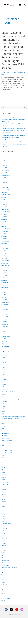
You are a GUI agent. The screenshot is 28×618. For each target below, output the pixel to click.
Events (3, 411)
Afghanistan (4, 355)
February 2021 (5, 260)
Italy (2, 462)
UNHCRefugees (5, 565)
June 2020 (4, 275)
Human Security (5, 443)
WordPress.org (5, 601)
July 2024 (3, 197)
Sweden (3, 543)
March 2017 (4, 321)
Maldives (3, 477)
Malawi (3, 472)
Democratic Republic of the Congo (10, 399)
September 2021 (5, 246)
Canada (3, 389)
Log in (3, 593)
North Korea (4, 496)
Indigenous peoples (6, 450)
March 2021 (4, 258)
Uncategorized (5, 560)
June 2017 (3, 319)
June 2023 (4, 216)
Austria (3, 367)
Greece (3, 428)
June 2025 (4, 180)
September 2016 (5, 324)
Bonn (2, 377)
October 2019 (4, 287)
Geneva (14, 71)
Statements (4, 538)
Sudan (7, 72)
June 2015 (3, 331)
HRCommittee (20, 71)
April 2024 (4, 204)
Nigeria (3, 494)
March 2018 (4, 314)
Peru (2, 511)
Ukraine (3, 557)
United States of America (7, 570)
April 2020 (4, 280)
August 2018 (4, 309)
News (2, 491)
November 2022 (5, 224)
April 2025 (4, 182)
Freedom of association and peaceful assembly (13, 416)
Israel (2, 460)
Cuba (2, 396)
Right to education (6, 518)
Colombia (3, 394)
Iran (2, 455)
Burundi (3, 384)
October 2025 (5, 172)
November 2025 (5, 170)
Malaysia (3, 474)
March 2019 (4, 299)
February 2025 (5, 187)
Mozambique (4, 484)
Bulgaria (3, 379)
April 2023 (4, 219)
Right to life (4, 521)
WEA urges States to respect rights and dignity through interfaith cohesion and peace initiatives (13, 137)
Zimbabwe (4, 584)
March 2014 (4, 334)
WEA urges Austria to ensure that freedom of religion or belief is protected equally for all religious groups (13, 130)
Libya (2, 470)
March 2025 (4, 185)
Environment (4, 404)
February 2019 (5, 302)
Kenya (3, 467)
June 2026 (4, 163)
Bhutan (3, 372)
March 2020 (4, 282)
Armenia (3, 362)
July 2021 (3, 251)
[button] (20, 4)
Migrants (3, 479)
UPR (2, 572)
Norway (3, 499)
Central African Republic (7, 391)
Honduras (4, 430)
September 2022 (5, 229)
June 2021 (3, 253)
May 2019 (3, 297)
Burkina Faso (4, 382)
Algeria (3, 357)
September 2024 (5, 194)
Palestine (3, 504)
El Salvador (4, 401)
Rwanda (3, 526)
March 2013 (4, 341)
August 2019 (4, 290)
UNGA (3, 562)
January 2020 (4, 285)
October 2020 (5, 265)
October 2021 (4, 243)
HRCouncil (4, 435)
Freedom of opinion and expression (10, 418)
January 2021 (4, 263)
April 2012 (3, 343)
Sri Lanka (3, 533)
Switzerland (4, 545)
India (2, 448)
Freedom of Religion (6, 71)
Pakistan (3, 501)
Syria (2, 548)
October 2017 (4, 317)
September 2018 (5, 307)
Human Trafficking (6, 445)
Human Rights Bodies (6, 440)
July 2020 (3, 273)
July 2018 (3, 312)
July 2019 (3, 292)
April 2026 (4, 165)
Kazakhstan (4, 465)
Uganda (3, 555)
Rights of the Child (6, 523)
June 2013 (3, 338)
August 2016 (4, 326)
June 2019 (3, 294)
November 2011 (5, 346)
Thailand (3, 550)
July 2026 (3, 160)
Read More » (4, 93)
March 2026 (4, 168)
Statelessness (4, 535)
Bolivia (3, 374)
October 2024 (5, 192)
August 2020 (4, 270)
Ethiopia (3, 408)
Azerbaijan (4, 369)
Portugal (3, 514)
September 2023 (5, 211)
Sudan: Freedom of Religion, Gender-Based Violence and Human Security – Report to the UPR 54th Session (13, 119)
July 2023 (3, 214)
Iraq (2, 457)
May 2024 (3, 202)
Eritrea (3, 406)
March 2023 (4, 221)
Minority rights (5, 482)
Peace (3, 506)
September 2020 (5, 268)
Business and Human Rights (8, 387)
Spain (2, 531)
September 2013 (5, 336)
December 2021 (5, 241)
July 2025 (3, 177)
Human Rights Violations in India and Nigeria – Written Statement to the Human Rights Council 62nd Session (13, 144)
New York (3, 489)
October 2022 (5, 226)
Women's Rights (5, 579)
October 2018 (4, 304)
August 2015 (4, 329)
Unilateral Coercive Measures (9, 567)
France (3, 413)
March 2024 (4, 207)
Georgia (3, 426)
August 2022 (4, 231)
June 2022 (4, 236)
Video (2, 575)
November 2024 (5, 190)
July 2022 (3, 233)
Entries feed (4, 596)
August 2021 (4, 248)
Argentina (3, 360)
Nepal (2, 487)
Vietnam (3, 577)
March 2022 (4, 238)
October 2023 (5, 209)
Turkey (3, 553)
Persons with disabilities (7, 509)
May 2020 (3, 277)
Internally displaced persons (8, 452)
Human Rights (5, 438)
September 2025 (5, 175)
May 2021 (3, 255)
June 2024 (4, 199)
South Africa (4, 528)
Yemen (3, 582)
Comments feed (5, 598)
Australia (3, 365)
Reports (3, 72)
